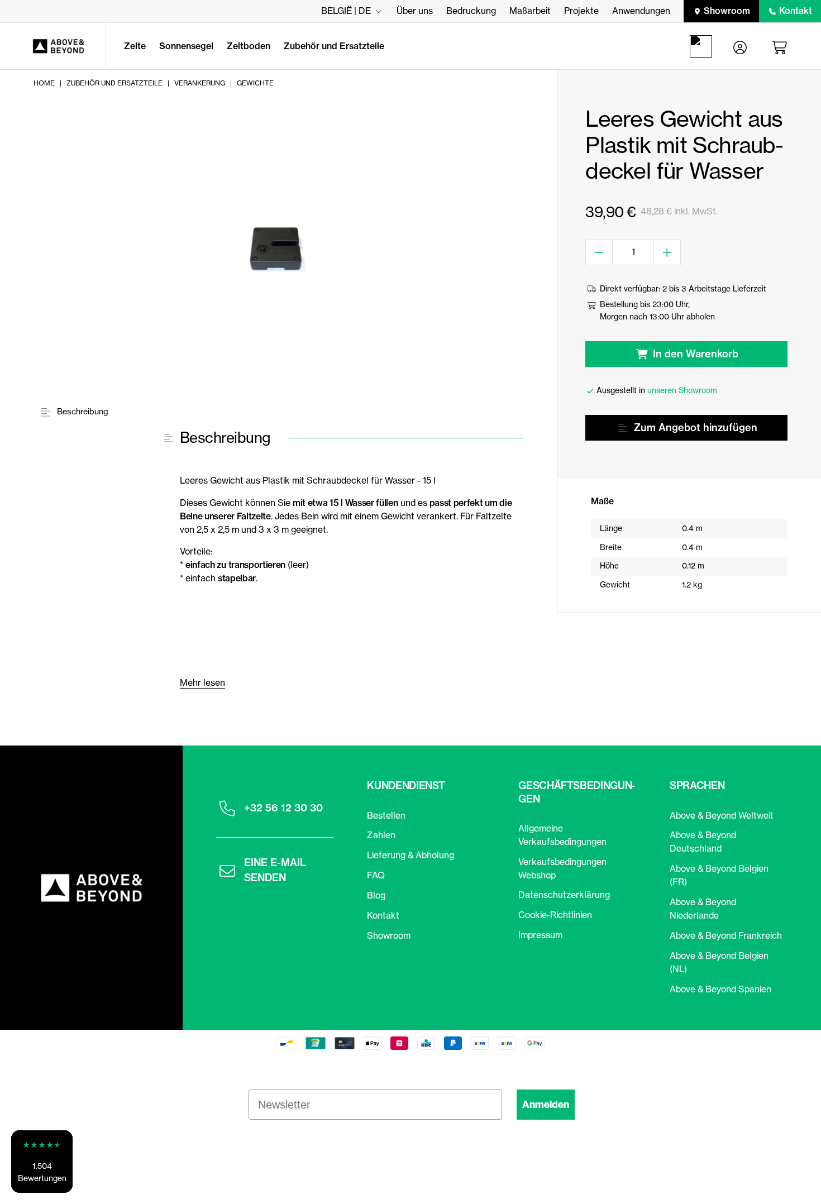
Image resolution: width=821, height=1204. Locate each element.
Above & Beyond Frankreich (726, 935)
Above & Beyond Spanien (720, 989)
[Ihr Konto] (740, 46)
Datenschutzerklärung (564, 894)
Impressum (540, 934)
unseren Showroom (682, 390)
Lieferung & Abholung (410, 855)
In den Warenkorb (695, 353)
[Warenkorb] (781, 46)
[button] (42, 1161)
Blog (376, 895)
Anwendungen (641, 10)
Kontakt (795, 10)
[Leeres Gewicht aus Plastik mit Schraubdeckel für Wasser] (277, 248)
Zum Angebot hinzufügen (695, 427)
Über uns (415, 10)
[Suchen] (703, 46)
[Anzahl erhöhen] (667, 252)
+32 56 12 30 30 (283, 807)
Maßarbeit (530, 10)
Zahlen (381, 834)
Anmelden (545, 1104)
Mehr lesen (202, 682)
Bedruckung (471, 10)
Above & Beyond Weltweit (722, 815)
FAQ (376, 875)
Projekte (581, 10)
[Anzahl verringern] (599, 252)
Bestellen (386, 815)
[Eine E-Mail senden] (227, 870)
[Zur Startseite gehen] (53, 46)
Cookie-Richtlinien (555, 914)
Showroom (727, 10)
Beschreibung (81, 412)
